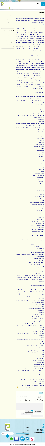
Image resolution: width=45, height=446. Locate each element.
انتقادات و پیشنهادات (25, 432)
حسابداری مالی (9, 35)
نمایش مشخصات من (38, 411)
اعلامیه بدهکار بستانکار (7, 15)
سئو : (16, 444)
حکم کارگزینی (9, 17)
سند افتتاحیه (9, 33)
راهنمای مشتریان (26, 429)
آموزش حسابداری (8, 27)
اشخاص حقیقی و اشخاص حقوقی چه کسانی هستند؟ (8, 38)
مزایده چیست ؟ (9, 41)
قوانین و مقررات (26, 427)
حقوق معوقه (10, 23)
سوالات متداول (26, 434)
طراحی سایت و (19, 444)
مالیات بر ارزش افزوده (8, 25)
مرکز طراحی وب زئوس (13, 444)
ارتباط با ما (27, 430)
